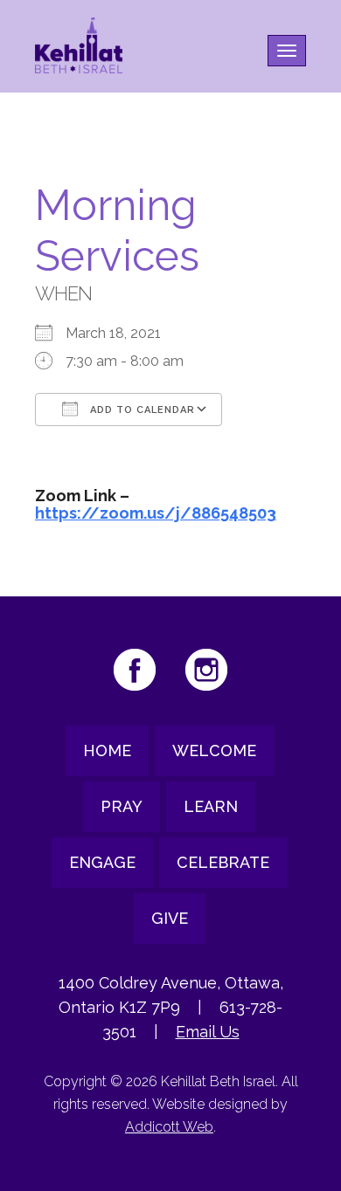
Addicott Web (169, 1127)
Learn (211, 806)
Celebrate (223, 862)
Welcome (214, 750)
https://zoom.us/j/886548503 (155, 513)
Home (107, 750)
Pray (122, 806)
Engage (102, 862)
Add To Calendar (141, 410)
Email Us (208, 1031)
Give (169, 918)
